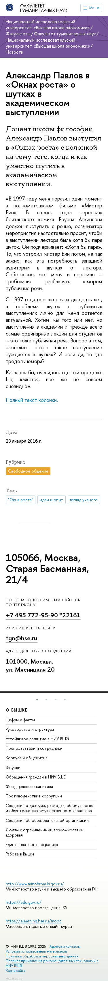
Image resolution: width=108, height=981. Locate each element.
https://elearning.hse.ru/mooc (33, 921)
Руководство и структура (30, 729)
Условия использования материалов (36, 951)
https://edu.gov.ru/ (23, 902)
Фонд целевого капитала (29, 786)
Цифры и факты (20, 719)
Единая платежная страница (32, 844)
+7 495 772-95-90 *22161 (43, 615)
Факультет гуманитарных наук (44, 8)
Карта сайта (15, 970)
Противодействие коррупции (34, 796)
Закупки (13, 767)
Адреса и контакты (65, 946)
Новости (14, 52)
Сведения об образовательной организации (47, 820)
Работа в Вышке (20, 854)
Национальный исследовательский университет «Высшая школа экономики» (48, 24)
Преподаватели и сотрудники (34, 748)
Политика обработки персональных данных (42, 956)
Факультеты (18, 33)
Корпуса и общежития (27, 757)
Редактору (14, 978)
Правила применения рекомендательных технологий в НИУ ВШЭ (52, 963)
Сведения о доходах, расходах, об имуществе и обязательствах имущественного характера (49, 808)
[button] (37, 699)
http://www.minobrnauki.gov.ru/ (35, 883)
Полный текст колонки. (32, 400)
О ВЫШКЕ (17, 710)
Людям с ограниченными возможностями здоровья (45, 832)
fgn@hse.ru (21, 638)
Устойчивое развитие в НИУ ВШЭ (37, 738)
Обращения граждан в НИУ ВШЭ (36, 777)
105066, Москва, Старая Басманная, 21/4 (47, 568)
